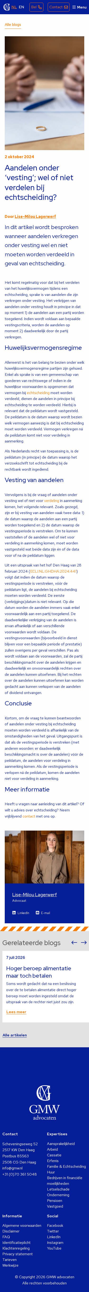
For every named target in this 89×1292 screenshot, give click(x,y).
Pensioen (54, 1200)
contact (29, 816)
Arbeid (52, 1149)
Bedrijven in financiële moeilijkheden (64, 1180)
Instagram (55, 1242)
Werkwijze (10, 1265)
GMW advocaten (6, 7)
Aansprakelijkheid (61, 1143)
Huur (51, 1172)
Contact (56, 7)
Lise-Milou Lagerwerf (35, 216)
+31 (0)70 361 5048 (19, 1174)
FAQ (6, 1236)
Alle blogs (13, 24)
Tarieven (9, 1259)
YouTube (54, 1248)
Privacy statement (17, 1253)
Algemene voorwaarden (21, 1225)
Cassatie (54, 1155)
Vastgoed (55, 1206)
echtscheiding (38, 392)
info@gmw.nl (12, 1168)
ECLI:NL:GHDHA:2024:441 (53, 571)
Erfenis (53, 1160)
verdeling (51, 500)
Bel (34, 7)
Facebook (55, 1225)
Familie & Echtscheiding (66, 1166)
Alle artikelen (15, 1035)
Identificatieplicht (16, 1242)
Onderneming (58, 1194)
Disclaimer (10, 1231)
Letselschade (58, 1189)
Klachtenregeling (16, 1248)
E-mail (45, 913)
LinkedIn (23, 913)
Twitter (53, 1231)
